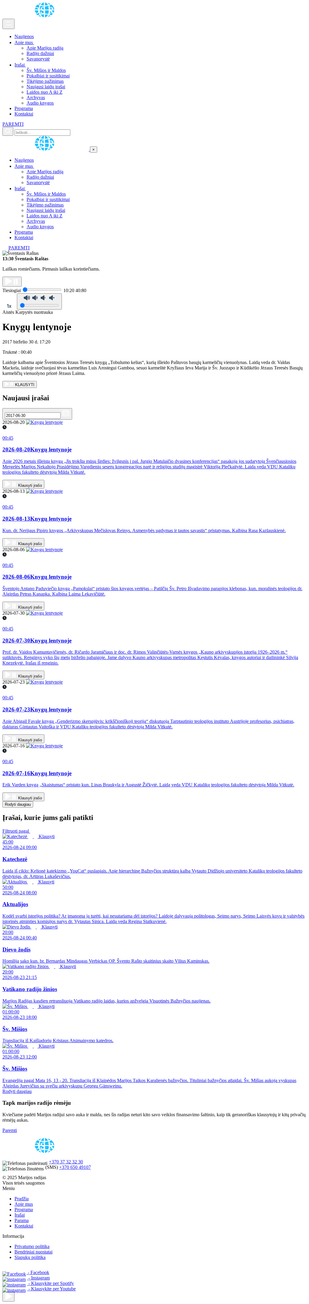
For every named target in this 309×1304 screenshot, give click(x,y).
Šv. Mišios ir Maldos (46, 70)
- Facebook (38, 1272)
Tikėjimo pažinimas (45, 81)
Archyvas (36, 97)
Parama (21, 1220)
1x (9, 306)
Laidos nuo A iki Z (44, 92)
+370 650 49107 (75, 1167)
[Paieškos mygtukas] (7, 131)
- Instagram (38, 1277)
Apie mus (24, 42)
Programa (23, 108)
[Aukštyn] (8, 1297)
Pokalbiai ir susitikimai (48, 75)
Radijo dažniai (40, 53)
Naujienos (24, 36)
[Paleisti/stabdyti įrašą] (12, 282)
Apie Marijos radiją (45, 47)
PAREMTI (13, 124)
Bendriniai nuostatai (33, 1251)
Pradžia (21, 1198)
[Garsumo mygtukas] (39, 301)
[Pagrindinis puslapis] (45, 15)
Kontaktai (23, 113)
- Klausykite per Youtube (51, 1288)
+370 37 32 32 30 (66, 1161)
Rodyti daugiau (18, 804)
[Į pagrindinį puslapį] (46, 149)
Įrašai (20, 64)
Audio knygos (40, 103)
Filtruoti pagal (16, 831)
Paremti (9, 1130)
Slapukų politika (30, 1257)
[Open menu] (8, 24)
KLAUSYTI (24, 384)
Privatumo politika (31, 1246)
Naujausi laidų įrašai (46, 86)
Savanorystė (38, 58)
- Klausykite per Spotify (50, 1283)
